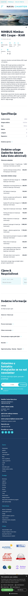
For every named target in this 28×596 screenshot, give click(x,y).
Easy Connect (5, 517)
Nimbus (4, 485)
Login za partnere (6, 460)
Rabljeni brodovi (6, 497)
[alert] (14, 585)
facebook (9, 432)
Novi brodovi (5, 495)
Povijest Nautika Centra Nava (9, 531)
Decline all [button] (20, 589)
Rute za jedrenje (6, 458)
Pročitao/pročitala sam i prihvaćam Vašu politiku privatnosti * (13, 389)
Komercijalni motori (6, 511)
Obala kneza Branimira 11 (7, 401)
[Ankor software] (21, 567)
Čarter (4, 445)
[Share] (26, 27)
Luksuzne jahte (5, 454)
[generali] (7, 557)
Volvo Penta (19, 2)
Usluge (3, 513)
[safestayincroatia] (7, 567)
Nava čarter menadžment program (10, 499)
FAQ (3, 465)
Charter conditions (14, 582)
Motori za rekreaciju (7, 509)
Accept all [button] (7, 589)
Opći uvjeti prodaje (6, 501)
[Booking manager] (21, 557)
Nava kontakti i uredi (7, 529)
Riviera (3, 489)
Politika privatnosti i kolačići (8, 536)
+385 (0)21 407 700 (5, 403)
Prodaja (11, 2)
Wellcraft (4, 483)
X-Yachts (4, 491)
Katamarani (5, 448)
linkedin (2, 432)
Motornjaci (4, 452)
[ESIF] (21, 546)
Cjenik (3, 462)
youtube (12, 432)
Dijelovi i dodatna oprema (8, 515)
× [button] (26, 576)
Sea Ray (4, 487)
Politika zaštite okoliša (7, 469)
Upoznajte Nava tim (7, 534)
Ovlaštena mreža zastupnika (8, 520)
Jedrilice (4, 450)
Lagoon (4, 481)
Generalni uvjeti (5, 467)
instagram (6, 432)
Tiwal (3, 493)
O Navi (4, 526)
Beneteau (4, 479)
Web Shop (4, 522)
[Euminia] (7, 546)
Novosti (4, 471)
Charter (3, 2)
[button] (14, 593)
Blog (3, 456)
